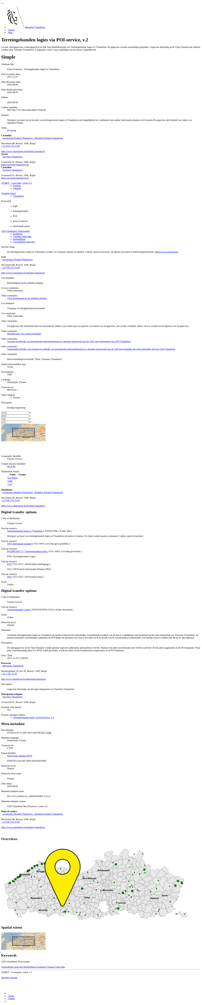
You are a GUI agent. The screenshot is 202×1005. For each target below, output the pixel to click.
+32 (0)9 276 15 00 (10, 146)
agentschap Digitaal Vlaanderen (17, 259)
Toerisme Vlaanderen (12, 156)
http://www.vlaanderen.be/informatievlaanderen (23, 679)
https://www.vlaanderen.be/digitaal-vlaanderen (23, 151)
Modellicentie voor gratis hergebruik (24, 333)
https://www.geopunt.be (166, 252)
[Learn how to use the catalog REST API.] (7, 1001)
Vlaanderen (18, 196)
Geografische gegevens (24, 242)
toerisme (17, 185)
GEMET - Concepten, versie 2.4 (16, 183)
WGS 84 (11, 466)
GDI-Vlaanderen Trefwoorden (15, 231)
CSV (10, 484)
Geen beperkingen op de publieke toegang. (27, 298)
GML (10, 481)
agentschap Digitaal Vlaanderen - (32, 138)
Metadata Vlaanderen (35, 27)
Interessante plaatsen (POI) (19, 756)
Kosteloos (17, 234)
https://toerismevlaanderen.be (15, 164)
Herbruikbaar (19, 239)
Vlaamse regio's (8, 193)
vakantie (17, 188)
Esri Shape (13, 478)
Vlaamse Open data (22, 236)
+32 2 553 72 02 (9, 674)
